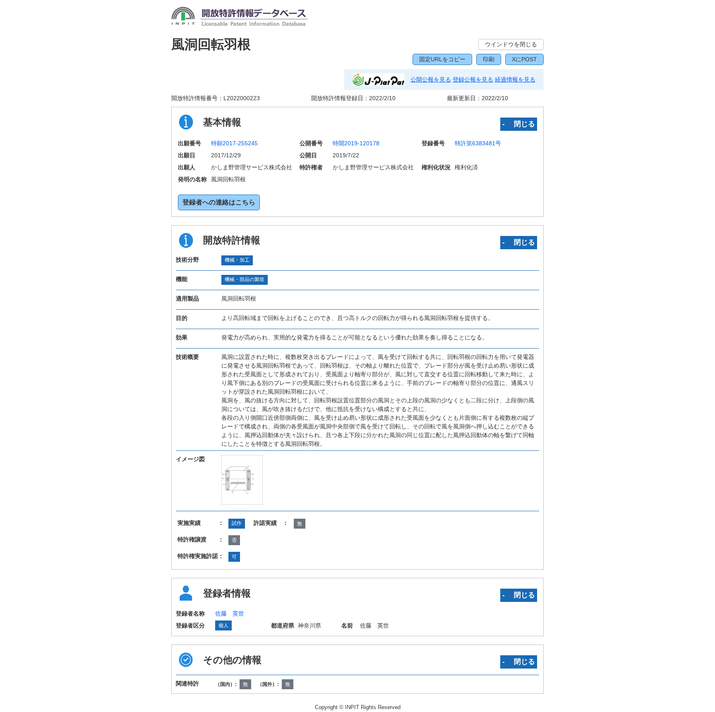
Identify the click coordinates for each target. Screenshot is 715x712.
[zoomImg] (242, 479)
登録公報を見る (473, 79)
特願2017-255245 (234, 143)
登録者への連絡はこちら (218, 202)
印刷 (488, 59)
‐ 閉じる (518, 124)
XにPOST (524, 59)
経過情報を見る (515, 79)
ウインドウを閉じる (511, 44)
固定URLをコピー (442, 59)
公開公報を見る (430, 79)
